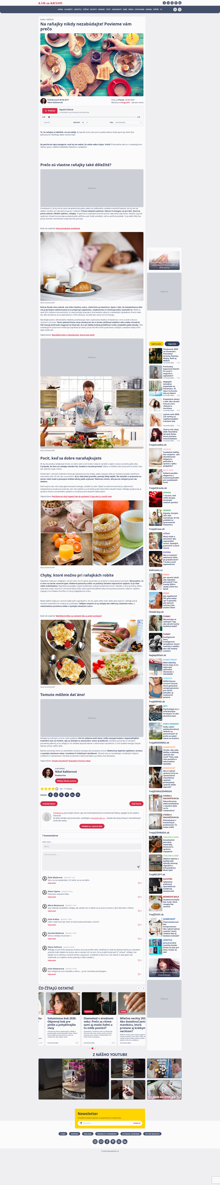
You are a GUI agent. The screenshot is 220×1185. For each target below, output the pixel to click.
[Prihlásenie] (175, 9)
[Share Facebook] (50, 794)
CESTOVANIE (139, 9)
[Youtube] (168, 2)
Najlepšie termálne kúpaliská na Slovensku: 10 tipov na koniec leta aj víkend (170, 387)
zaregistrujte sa (98, 818)
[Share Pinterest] (67, 794)
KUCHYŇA (167, 879)
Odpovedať (52, 883)
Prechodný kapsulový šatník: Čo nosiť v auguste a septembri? (171, 371)
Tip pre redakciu (152, 1134)
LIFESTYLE (78, 9)
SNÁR (125, 9)
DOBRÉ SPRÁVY (170, 659)
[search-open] (180, 9)
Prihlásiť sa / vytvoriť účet (92, 826)
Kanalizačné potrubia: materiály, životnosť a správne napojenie (168, 846)
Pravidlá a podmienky (107, 1134)
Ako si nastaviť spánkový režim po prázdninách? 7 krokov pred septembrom (170, 559)
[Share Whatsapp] (56, 794)
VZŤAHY (86, 9)
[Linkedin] (180, 2)
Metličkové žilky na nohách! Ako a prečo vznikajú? (79, 616)
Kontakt (74, 1134)
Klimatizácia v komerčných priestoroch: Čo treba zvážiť (170, 823)
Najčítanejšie (156, 344)
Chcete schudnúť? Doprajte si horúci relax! (71, 761)
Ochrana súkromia (131, 1134)
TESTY (108, 9)
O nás (62, 1134)
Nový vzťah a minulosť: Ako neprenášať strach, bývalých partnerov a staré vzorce (171, 542)
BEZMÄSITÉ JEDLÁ (171, 897)
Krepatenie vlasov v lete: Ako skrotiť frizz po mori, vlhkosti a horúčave (171, 403)
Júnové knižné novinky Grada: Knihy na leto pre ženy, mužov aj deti (171, 947)
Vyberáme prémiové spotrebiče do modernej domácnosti (169, 886)
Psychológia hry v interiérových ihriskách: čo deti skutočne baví (171, 712)
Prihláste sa (58, 813)
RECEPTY (93, 9)
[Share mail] (78, 794)
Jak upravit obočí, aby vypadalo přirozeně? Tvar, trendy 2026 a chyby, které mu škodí (171, 583)
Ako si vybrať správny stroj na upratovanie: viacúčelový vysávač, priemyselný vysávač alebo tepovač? (170, 779)
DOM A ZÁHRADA (171, 724)
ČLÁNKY (166, 616)
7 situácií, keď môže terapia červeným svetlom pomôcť (170, 499)
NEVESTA (167, 449)
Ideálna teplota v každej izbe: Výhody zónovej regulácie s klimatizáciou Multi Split (171, 864)
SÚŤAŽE (156, 9)
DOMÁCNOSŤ (169, 747)
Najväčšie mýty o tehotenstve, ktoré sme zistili (73, 335)
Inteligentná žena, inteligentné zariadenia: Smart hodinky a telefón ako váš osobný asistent (171, 644)
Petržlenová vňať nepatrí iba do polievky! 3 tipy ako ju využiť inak (82, 496)
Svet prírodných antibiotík (68, 228)
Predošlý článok (49, 804)
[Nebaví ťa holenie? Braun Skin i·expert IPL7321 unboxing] (128, 1089)
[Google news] (118, 1141)
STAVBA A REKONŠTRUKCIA (171, 797)
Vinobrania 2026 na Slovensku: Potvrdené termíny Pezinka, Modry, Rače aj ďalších (171, 355)
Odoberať (136, 1123)
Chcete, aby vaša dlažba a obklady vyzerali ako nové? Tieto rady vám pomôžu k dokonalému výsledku (171, 757)
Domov (42, 19)
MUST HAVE (168, 470)
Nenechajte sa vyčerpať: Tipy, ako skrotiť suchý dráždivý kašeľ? (171, 622)
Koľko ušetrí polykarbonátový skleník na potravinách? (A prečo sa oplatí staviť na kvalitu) (171, 732)
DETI (165, 706)
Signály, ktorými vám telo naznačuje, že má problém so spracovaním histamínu (171, 519)
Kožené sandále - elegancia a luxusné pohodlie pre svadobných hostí (171, 478)
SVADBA (149, 9)
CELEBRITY (68, 9)
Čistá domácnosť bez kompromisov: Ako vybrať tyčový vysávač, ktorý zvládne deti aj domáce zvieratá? (171, 929)
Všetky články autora (66, 781)
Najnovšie (172, 344)
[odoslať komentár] (138, 867)
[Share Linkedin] (72, 794)
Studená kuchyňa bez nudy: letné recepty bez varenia (171, 903)
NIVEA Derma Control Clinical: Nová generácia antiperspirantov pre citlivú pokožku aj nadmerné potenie (171, 689)
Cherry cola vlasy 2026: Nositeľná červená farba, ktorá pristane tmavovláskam (171, 434)
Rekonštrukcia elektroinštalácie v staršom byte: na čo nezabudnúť (171, 806)
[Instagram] (172, 2)
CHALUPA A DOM (170, 837)
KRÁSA (60, 9)
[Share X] (61, 794)
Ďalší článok (136, 804)
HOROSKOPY (117, 9)
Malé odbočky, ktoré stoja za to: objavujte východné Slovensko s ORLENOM (171, 668)
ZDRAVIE (101, 9)
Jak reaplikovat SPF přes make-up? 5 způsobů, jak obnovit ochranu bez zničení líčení (170, 602)
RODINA (167, 552)
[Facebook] (164, 2)
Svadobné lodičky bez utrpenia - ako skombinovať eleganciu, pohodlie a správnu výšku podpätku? (171, 459)
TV (161, 9)
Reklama (88, 1134)
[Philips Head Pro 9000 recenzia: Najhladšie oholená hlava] (164, 1068)
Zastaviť (47, 122)
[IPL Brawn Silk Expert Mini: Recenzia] (164, 1089)
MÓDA (130, 9)
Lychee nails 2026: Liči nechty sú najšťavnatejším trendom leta (171, 417)
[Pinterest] (176, 2)
